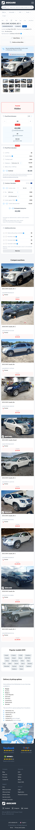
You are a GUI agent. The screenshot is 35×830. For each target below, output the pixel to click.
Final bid (17, 124)
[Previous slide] (4, 65)
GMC (20, 12)
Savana (16, 663)
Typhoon (28, 666)
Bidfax (19, 777)
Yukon (21, 669)
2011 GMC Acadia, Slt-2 (9, 515)
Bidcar (19, 779)
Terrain (21, 666)
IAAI (19, 772)
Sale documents (6, 797)
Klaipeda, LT (9, 716)
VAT (6, 196)
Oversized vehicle (11, 240)
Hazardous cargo (11, 236)
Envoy (20, 658)
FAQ (3, 787)
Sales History (17, 38)
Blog (3, 772)
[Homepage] (8, 2)
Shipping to (7, 163)
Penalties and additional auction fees (10, 177)
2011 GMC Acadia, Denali (9, 440)
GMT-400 (27, 658)
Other (22, 660)
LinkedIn (26, 808)
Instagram (16, 808)
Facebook (7, 808)
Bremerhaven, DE (10, 712)
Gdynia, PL (9, 714)
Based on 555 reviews (26, 752)
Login (19, 789)
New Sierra (15, 660)
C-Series (13, 655)
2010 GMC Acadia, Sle (8, 591)
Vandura (14, 669)
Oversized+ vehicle (12, 243)
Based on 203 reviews (8, 761)
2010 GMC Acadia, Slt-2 (9, 326)
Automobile (11, 12)
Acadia (27, 12)
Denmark (7, 696)
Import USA (21, 782)
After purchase (6, 792)
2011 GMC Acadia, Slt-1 (9, 288)
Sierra (22, 663)
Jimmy (7, 660)
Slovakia (7, 704)
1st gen (4, 15)
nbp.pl (20, 222)
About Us (4, 774)
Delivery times (6, 794)
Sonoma (30, 663)
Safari (9, 663)
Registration (21, 792)
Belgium (7, 692)
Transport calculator (7, 799)
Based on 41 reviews (9, 752)
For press (4, 777)
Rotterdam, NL (10, 710)
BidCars (4, 12)
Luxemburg (8, 700)
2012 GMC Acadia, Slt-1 (9, 478)
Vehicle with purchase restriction (15, 233)
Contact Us (5, 779)
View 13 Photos (8, 75)
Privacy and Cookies (20, 827)
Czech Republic (9, 694)
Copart (24, 26)
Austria (7, 690)
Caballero (27, 655)
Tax (6, 192)
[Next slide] (31, 65)
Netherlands (8, 702)
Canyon (7, 658)
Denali (14, 658)
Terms (11, 827)
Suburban (6, 666)
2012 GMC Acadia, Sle (8, 364)
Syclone (14, 666)
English (24, 822)
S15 (4, 663)
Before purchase (6, 789)
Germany (7, 698)
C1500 (20, 655)
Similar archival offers (18, 42)
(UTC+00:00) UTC (13, 822)
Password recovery (23, 794)
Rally (28, 660)
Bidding (10, 98)
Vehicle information (25, 98)
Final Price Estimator (10, 116)
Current (4, 7)
